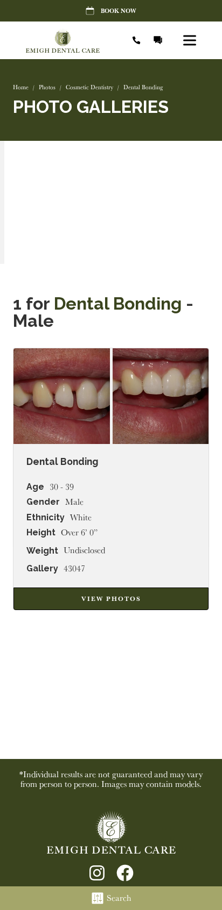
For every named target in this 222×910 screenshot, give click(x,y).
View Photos (111, 598)
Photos (47, 87)
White (81, 517)
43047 (74, 569)
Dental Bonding (118, 303)
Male (74, 502)
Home (21, 87)
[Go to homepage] (69, 40)
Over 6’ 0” (79, 533)
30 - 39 (62, 487)
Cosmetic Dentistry (89, 87)
